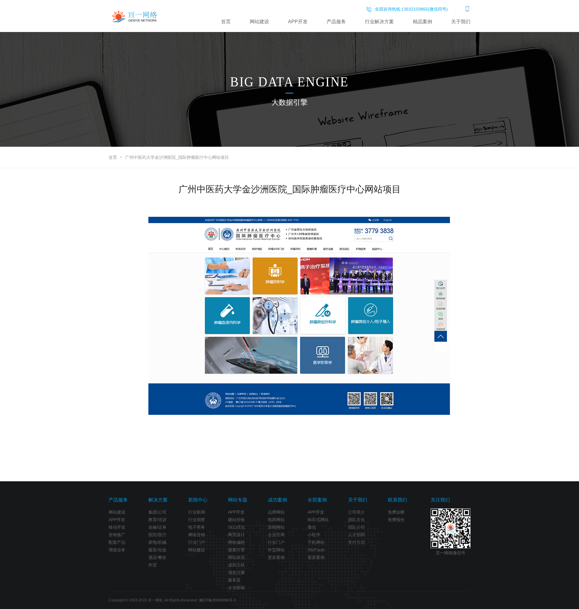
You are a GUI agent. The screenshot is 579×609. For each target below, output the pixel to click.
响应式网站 (318, 519)
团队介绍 (356, 527)
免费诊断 (396, 512)
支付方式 (356, 542)
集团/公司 (157, 512)
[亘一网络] (135, 16)
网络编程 (236, 542)
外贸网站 (276, 549)
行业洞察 (196, 519)
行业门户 (196, 542)
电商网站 (276, 519)
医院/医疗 (157, 534)
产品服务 (336, 21)
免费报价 (396, 519)
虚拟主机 (236, 565)
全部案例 (317, 499)
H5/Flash (316, 549)
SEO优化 (236, 527)
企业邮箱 (236, 587)
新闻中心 (197, 499)
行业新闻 (196, 512)
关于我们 (460, 21)
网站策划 (236, 557)
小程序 (314, 534)
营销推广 (117, 534)
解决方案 (158, 499)
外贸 (152, 565)
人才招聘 (356, 534)
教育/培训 (157, 519)
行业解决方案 (379, 21)
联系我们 (397, 499)
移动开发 (117, 527)
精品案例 (422, 21)
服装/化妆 (157, 549)
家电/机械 (157, 542)
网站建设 (259, 21)
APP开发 (298, 21)
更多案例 (276, 557)
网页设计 (236, 534)
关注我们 (440, 499)
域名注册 (236, 572)
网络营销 (196, 534)
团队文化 (356, 519)
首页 (226, 21)
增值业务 (117, 549)
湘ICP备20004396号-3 (217, 600)
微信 (312, 527)
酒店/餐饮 (157, 557)
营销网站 (276, 527)
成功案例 (277, 499)
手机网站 (316, 542)
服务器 (234, 580)
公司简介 (356, 512)
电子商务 (196, 527)
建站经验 (236, 519)
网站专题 (237, 499)
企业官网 (276, 534)
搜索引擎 (236, 549)
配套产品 (117, 542)
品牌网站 (276, 512)
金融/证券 (157, 527)
